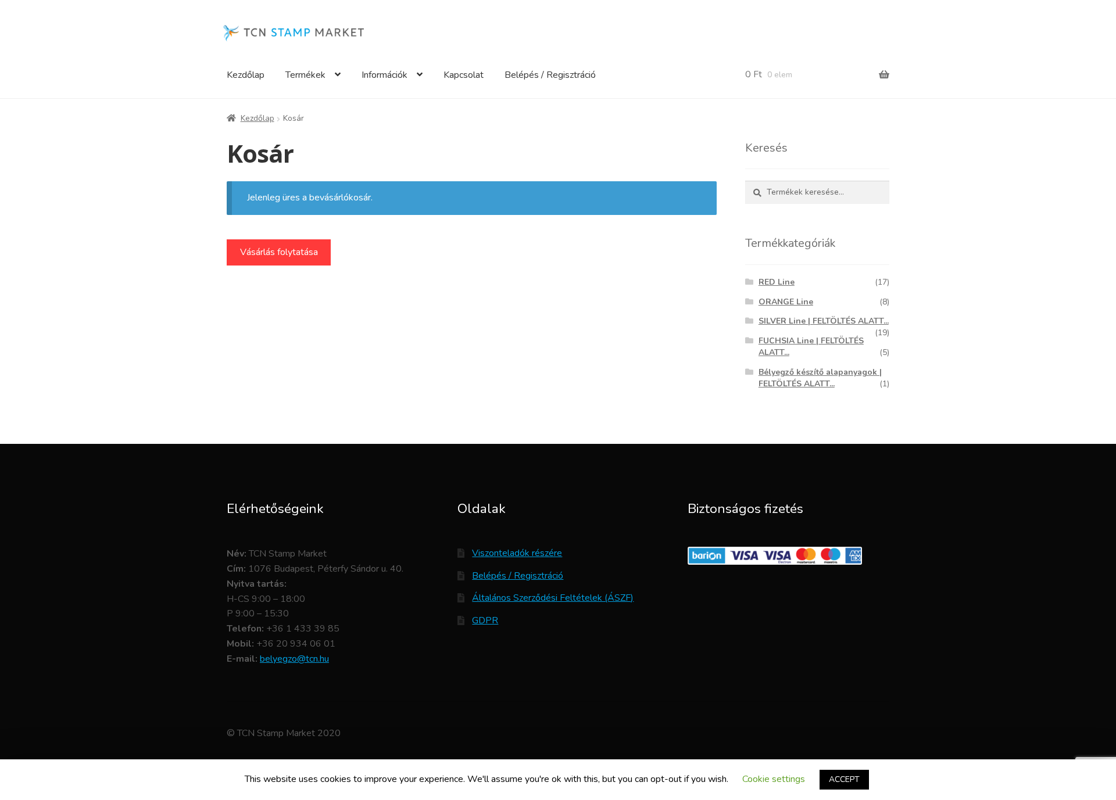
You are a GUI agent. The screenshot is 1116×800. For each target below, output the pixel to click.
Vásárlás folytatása (279, 252)
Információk (384, 75)
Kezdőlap (245, 75)
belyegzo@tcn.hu (294, 658)
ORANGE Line (786, 301)
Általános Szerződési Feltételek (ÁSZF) (553, 597)
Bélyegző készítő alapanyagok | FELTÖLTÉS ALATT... (820, 378)
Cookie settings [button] (773, 779)
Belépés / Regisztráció (550, 75)
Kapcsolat (463, 75)
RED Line (777, 282)
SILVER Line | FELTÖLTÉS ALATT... (824, 321)
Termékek (305, 75)
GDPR (485, 620)
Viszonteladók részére (517, 553)
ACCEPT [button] (844, 779)
